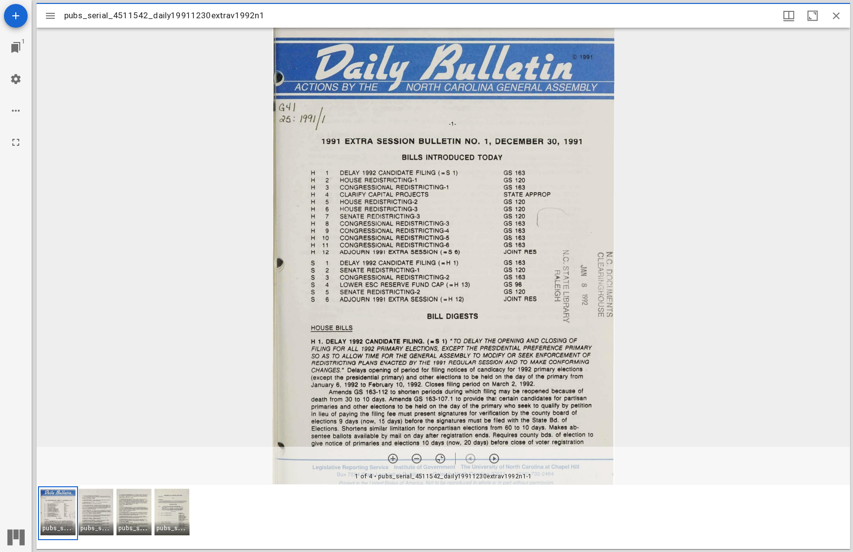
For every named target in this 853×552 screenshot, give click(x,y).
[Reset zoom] (440, 458)
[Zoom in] (393, 458)
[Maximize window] (812, 16)
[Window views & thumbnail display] (789, 16)
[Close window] (836, 16)
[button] (58, 513)
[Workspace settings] (16, 79)
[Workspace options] (16, 111)
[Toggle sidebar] (50, 16)
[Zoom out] (416, 458)
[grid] (443, 517)
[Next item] (494, 458)
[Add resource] (16, 16)
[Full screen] (16, 142)
